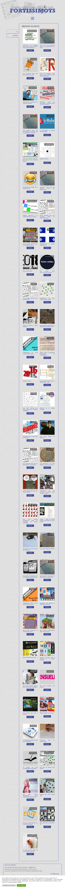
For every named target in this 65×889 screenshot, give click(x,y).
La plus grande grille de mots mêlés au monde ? (30, 850)
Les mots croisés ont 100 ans (47, 548)
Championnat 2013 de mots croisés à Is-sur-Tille (30, 604)
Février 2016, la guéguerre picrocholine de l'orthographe (47, 354)
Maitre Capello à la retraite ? (47, 713)
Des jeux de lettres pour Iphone (47, 768)
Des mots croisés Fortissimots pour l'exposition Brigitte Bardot (30, 795)
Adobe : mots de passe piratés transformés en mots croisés (47, 520)
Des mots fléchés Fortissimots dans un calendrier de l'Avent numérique (30, 521)
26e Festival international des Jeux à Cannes (47, 631)
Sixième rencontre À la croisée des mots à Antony (30, 216)
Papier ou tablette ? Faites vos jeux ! (30, 326)
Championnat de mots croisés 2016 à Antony (30, 353)
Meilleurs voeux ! (27, 381)
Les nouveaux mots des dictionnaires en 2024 (30, 74)
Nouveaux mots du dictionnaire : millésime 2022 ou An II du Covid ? (47, 103)
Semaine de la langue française (47, 408)
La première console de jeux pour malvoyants (30, 741)
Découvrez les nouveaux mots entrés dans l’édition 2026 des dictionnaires (30, 46)
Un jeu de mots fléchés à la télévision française (30, 823)
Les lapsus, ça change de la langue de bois (30, 188)
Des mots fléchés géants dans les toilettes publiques (30, 686)
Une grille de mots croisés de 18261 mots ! (30, 549)
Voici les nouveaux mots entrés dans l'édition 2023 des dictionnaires (47, 75)
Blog (17, 31)
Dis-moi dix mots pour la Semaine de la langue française (47, 659)
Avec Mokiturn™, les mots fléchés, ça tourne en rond (47, 464)
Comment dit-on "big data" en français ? (30, 437)
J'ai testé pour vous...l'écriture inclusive (47, 272)
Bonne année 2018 (27, 271)
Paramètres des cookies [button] (9, 885)
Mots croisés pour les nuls (29, 657)
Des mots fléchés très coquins (47, 686)
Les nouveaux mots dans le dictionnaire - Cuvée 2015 (30, 464)
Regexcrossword (44, 158)
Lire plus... (30, 50)
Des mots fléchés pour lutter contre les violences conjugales (30, 409)
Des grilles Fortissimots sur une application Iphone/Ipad (30, 576)
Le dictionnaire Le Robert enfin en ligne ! (47, 131)
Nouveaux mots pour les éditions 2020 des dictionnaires (47, 188)
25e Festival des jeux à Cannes (30, 713)
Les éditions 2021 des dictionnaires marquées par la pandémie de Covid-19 (30, 131)
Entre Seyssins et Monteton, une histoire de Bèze (30, 244)
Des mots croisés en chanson (47, 437)
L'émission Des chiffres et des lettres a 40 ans (47, 604)
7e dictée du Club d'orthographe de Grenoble (30, 768)
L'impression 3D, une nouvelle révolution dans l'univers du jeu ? (47, 492)
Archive (15, 35)
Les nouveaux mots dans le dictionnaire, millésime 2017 (47, 326)
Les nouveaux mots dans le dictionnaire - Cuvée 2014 (47, 576)
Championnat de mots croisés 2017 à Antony (47, 299)
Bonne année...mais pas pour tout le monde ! (30, 491)
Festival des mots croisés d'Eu (47, 795)
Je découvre (54, 874)
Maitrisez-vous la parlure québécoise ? (47, 244)
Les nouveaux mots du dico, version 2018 (30, 299)
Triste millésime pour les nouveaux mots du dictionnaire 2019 (47, 217)
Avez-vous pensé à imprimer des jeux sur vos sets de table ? (30, 160)
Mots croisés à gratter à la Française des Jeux (30, 631)
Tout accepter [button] (21, 885)
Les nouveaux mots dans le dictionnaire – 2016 (47, 381)
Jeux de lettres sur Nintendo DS (47, 823)
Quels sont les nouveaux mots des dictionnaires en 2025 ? (47, 46)
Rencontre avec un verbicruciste (47, 741)
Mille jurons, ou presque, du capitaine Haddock (30, 102)
